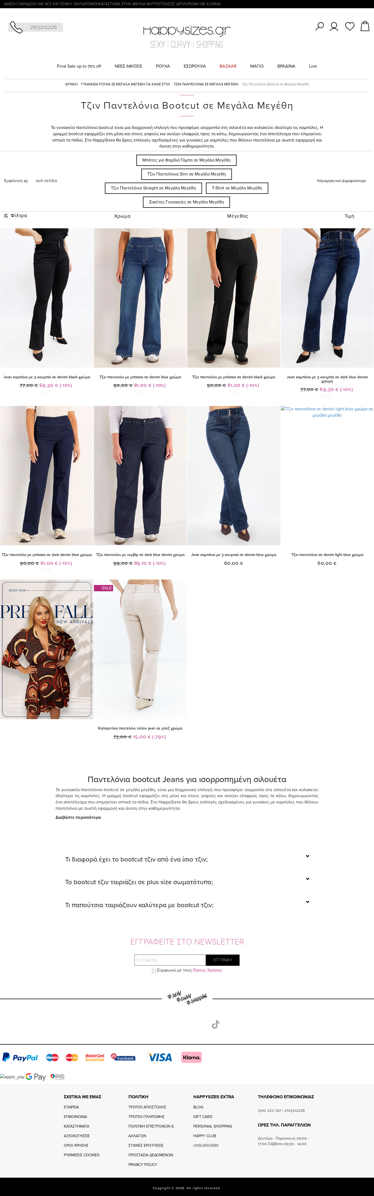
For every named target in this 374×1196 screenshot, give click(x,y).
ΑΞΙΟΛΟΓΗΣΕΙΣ (77, 1136)
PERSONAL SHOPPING (212, 1126)
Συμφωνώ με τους (189, 970)
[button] (189, 708)
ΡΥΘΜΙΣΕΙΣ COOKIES (81, 1155)
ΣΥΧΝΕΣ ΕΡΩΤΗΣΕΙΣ (145, 1145)
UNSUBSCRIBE (206, 1145)
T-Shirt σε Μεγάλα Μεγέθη (237, 188)
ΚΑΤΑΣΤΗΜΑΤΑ (76, 1126)
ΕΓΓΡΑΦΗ (223, 960)
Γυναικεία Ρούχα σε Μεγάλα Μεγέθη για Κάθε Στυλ (126, 84)
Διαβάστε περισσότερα (78, 817)
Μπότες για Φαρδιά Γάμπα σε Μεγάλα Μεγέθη (186, 160)
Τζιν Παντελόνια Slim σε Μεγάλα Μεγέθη (186, 174)
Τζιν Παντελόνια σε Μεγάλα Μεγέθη (206, 84)
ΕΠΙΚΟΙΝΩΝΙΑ (75, 1116)
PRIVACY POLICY (142, 1164)
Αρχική (71, 84)
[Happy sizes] (187, 36)
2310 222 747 (269, 1110)
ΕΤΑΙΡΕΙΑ (71, 1107)
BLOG (198, 1107)
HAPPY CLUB (204, 1136)
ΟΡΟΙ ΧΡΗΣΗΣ (76, 1145)
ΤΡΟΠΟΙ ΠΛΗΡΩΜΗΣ (146, 1116)
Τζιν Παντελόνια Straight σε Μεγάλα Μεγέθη (153, 188)
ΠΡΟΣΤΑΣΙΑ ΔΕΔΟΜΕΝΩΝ (150, 1155)
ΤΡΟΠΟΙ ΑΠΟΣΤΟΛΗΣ (147, 1107)
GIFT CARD (202, 1116)
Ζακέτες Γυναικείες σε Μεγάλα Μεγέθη (186, 202)
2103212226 (43, 27)
